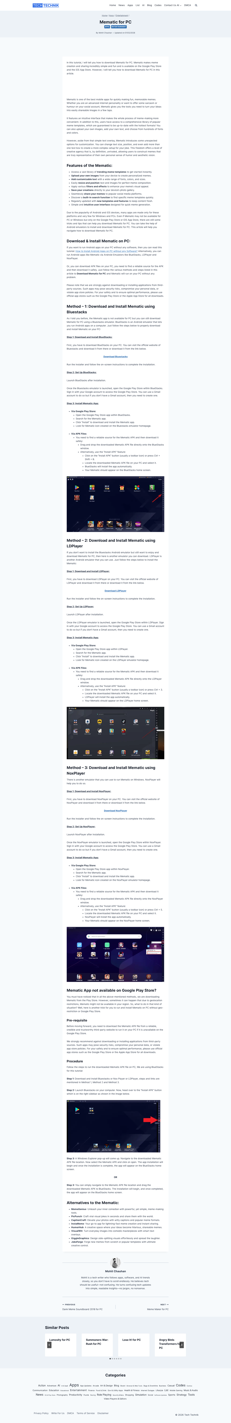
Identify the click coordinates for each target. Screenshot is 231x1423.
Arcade (96, 1386)
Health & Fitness (132, 1390)
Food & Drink (101, 1390)
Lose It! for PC (131, 1339)
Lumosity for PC (59, 1339)
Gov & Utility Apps (115, 1390)
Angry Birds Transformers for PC (170, 1343)
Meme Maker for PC (158, 1307)
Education (54, 1390)
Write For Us (57, 1413)
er (126, 810)
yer (124, 590)
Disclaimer (103, 1413)
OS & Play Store (50, 1395)
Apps (130, 5)
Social (150, 1395)
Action (42, 1385)
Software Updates (160, 1395)
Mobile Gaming (176, 1390)
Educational (64, 1390)
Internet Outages (147, 1390)
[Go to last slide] (49, 1345)
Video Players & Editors (115, 1398)
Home (112, 5)
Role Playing (104, 1394)
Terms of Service (86, 1413)
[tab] (110, 1358)
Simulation (141, 1394)
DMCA (187, 5)
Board (122, 1386)
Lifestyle (159, 1390)
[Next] (182, 1345)
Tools (191, 1394)
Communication (40, 1390)
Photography (62, 1395)
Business (162, 1386)
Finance (91, 1390)
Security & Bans (118, 1395)
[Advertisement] (115, 46)
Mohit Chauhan (105, 33)
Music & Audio (191, 1390)
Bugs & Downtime (151, 1386)
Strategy (182, 1394)
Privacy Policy (41, 1413)
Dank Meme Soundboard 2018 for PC (82, 1307)
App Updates (85, 1386)
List (138, 5)
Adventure (51, 1386)
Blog (149, 5)
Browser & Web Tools (134, 1386)
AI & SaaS (64, 1386)
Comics (189, 1386)
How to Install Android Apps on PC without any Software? (107, 251)
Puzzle (86, 1395)
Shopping (129, 1395)
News (122, 5)
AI (143, 5)
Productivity (75, 1394)
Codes (158, 5)
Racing (93, 1395)
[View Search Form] (196, 5)
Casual (171, 1385)
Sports (171, 1394)
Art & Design (106, 1385)
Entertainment (119, 27)
